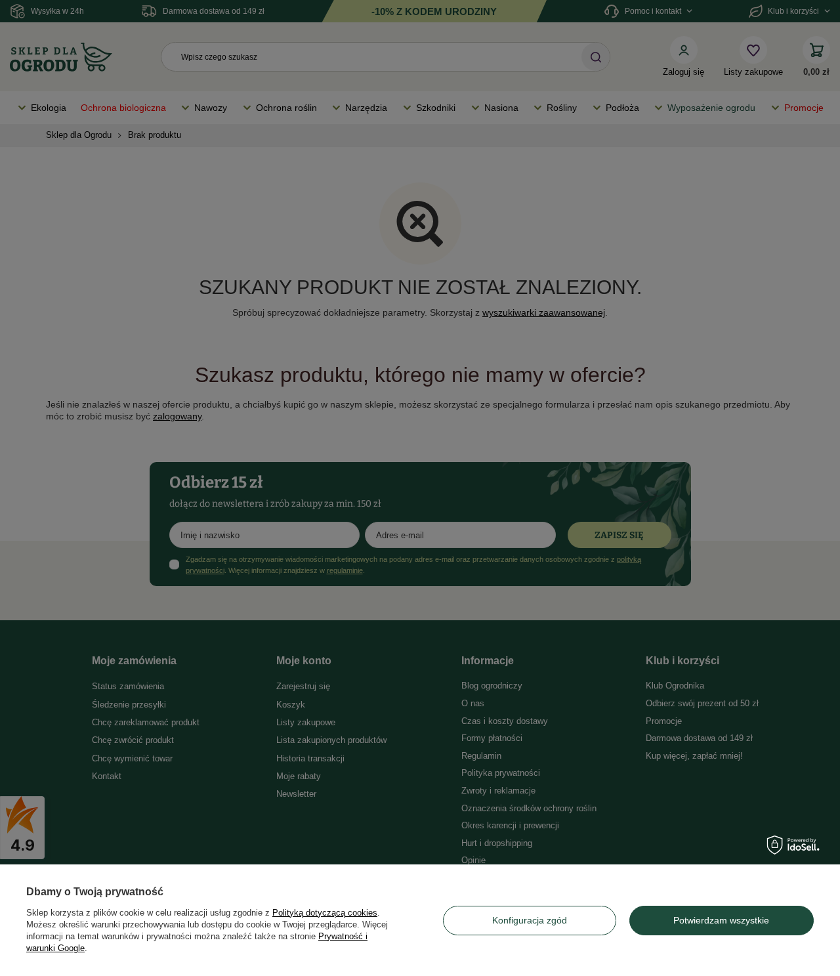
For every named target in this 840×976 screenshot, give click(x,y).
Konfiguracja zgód (529, 920)
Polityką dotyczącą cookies (324, 913)
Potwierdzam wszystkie (721, 920)
